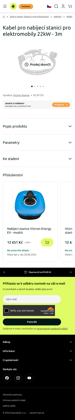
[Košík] (70, 6)
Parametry (11, 142)
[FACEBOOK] (7, 378)
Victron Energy (21, 95)
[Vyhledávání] (56, 6)
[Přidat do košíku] (47, 242)
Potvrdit (32, 322)
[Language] (49, 6)
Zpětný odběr (9, 406)
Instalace (26, 6)
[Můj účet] (63, 6)
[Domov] (13, 6)
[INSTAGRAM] (18, 378)
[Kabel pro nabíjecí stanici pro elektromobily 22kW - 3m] (37, 62)
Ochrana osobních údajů (14, 400)
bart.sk (41, 413)
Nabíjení (58, 17)
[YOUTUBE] (29, 378)
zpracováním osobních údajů (52, 328)
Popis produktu (15, 126)
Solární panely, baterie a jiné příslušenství (29, 17)
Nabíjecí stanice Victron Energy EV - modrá (29, 231)
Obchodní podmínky (12, 395)
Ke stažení (11, 159)
